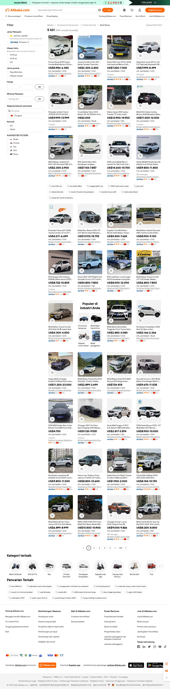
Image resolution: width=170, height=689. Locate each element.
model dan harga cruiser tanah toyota (132, 586)
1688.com (58, 677)
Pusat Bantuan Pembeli (113, 616)
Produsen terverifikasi (80, 616)
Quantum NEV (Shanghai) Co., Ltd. (119, 288)
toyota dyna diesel (131, 192)
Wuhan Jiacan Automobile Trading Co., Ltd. (90, 73)
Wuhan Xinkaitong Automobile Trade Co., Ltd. (90, 288)
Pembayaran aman (45, 616)
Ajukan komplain (111, 627)
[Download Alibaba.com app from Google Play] (156, 665)
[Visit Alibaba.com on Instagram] (154, 646)
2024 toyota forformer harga (85, 592)
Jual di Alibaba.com (145, 616)
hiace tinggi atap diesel (112, 592)
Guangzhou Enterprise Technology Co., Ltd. (148, 77)
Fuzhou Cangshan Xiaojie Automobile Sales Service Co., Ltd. (60, 440)
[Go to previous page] (83, 548)
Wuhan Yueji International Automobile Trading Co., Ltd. (60, 73)
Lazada (85, 677)
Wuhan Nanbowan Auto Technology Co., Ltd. (90, 440)
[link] (166, 663)
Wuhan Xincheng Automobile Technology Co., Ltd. (148, 390)
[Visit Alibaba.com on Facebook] (138, 646)
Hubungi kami (109, 622)
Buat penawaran (77, 622)
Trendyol (113, 677)
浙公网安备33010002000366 (128, 685)
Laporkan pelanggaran (113, 644)
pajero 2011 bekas (135, 592)
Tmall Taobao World (72, 677)
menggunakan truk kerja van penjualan (74, 586)
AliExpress (47, 677)
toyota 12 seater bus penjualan (82, 192)
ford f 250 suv (57, 186)
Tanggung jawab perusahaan (17, 627)
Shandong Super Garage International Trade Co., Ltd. (119, 123)
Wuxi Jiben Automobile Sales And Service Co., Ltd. (60, 292)
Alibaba (50, 25)
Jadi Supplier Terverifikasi (147, 632)
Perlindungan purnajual (47, 632)
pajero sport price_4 (39, 598)
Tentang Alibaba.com (14, 611)
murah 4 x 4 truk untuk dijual (22, 592)
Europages (123, 677)
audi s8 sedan (45, 592)
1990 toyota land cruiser (120, 186)
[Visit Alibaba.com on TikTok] (165, 646)
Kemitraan (141, 637)
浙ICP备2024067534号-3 (152, 685)
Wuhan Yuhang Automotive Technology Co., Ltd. (60, 338)
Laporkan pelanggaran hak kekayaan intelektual (115, 638)
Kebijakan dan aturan (46, 642)
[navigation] (25, 286)
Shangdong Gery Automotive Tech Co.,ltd (148, 338)
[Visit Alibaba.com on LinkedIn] (144, 646)
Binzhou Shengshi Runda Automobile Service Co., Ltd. (90, 173)
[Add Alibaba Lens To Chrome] (47, 665)
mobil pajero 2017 (17, 598)
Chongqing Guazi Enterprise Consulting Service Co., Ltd (119, 390)
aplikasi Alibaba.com (116, 665)
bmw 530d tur (16, 586)
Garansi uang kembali (47, 622)
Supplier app (74, 665)
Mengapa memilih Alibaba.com (17, 616)
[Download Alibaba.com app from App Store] (136, 665)
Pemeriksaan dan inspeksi (49, 637)
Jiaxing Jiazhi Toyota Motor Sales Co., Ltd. (119, 173)
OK (39, 87)
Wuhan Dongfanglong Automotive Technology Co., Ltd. (90, 242)
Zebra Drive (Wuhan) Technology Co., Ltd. (148, 242)
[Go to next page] (126, 548)
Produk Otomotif (89, 25)
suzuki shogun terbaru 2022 (65, 598)
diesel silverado (57, 192)
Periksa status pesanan (146, 627)
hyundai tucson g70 (109, 192)
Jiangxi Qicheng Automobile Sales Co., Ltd (60, 127)
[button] (99, 10)
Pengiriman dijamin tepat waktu (51, 627)
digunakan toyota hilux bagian (40, 586)
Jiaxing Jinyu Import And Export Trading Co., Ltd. (119, 77)
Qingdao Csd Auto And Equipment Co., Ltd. (60, 390)
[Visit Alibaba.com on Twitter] (149, 646)
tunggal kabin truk (96, 186)
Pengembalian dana (112, 632)
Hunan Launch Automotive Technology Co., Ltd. (90, 123)
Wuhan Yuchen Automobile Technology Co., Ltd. (60, 242)
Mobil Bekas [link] (105, 25)
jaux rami (140, 186)
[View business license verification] (109, 685)
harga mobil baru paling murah (94, 598)
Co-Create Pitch (12, 622)
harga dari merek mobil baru (62, 198)
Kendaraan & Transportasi (67, 25)
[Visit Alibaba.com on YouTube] (160, 646)
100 (120, 548)
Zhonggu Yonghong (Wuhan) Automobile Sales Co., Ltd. (119, 437)
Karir (7, 632)
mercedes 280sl (76, 186)
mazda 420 (62, 592)
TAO (105, 677)
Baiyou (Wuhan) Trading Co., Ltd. (60, 173)
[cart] (132, 10)
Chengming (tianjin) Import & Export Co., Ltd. (148, 177)
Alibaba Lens (20, 665)
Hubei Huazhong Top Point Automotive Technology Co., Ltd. (119, 338)
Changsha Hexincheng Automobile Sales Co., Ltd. (90, 390)
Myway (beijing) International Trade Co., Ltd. (148, 127)
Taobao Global (96, 677)
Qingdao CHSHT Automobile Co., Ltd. (119, 242)
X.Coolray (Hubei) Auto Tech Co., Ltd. (148, 288)
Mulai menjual (142, 622)
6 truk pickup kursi (103, 586)
